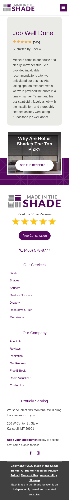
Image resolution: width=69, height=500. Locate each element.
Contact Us (17, 385)
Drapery (15, 302)
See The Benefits (32, 165)
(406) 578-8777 (37, 250)
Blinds (13, 273)
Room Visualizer (20, 378)
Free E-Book (18, 370)
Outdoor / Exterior (21, 295)
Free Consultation (34, 235)
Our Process (18, 363)
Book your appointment (23, 439)
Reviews (15, 348)
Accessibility (48, 475)
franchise (34, 494)
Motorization (17, 317)
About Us (15, 341)
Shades (14, 280)
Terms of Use (29, 475)
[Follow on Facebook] (31, 453)
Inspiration (16, 355)
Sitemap (34, 480)
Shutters (15, 287)
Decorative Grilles (21, 309)
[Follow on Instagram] (38, 453)
